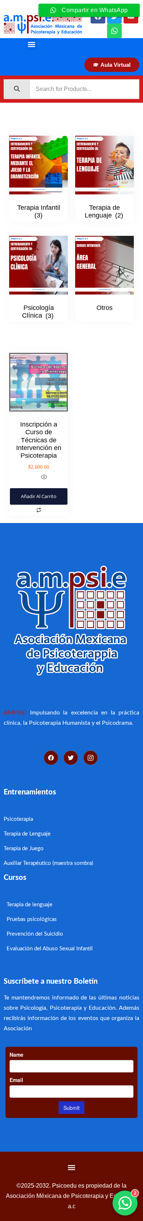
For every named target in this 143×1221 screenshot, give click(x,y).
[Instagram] (90, 757)
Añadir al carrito (38, 496)
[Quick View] (43, 478)
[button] (31, 44)
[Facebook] (51, 757)
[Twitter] (70, 757)
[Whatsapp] (114, 30)
